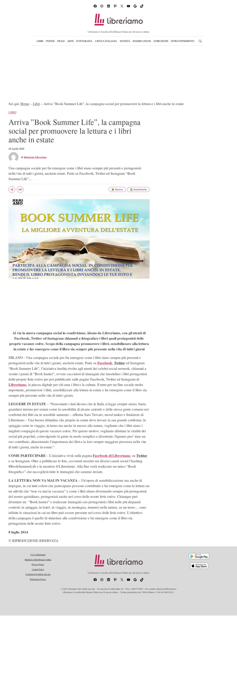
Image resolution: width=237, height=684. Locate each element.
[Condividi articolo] (12, 189)
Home (24, 103)
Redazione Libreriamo (35, 157)
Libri (36, 103)
